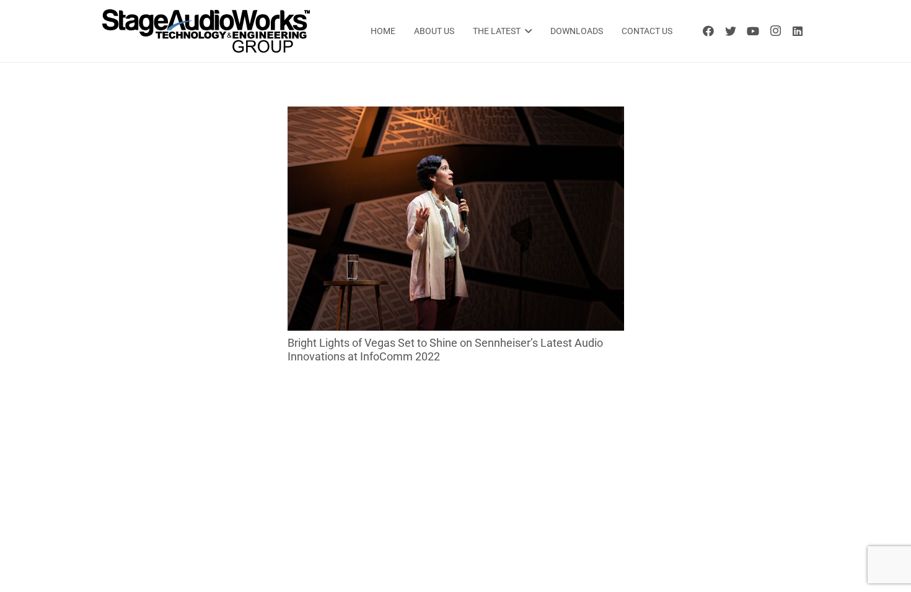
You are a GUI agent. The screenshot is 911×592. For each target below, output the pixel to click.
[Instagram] (775, 31)
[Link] (206, 31)
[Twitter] (731, 31)
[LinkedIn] (797, 31)
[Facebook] (708, 31)
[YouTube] (753, 31)
